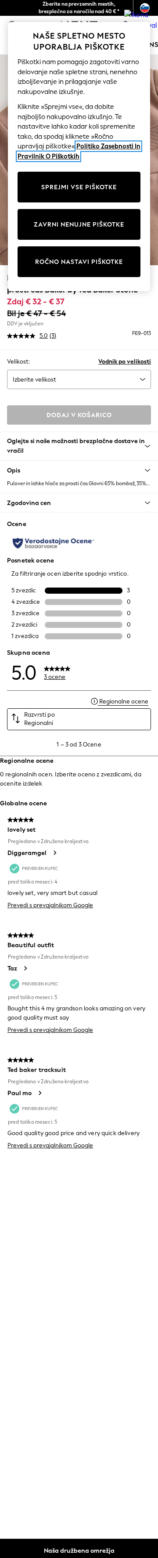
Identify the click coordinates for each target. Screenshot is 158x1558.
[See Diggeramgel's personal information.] (54, 852)
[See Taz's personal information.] (25, 968)
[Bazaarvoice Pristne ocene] (53, 543)
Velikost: (18, 361)
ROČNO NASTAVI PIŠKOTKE (79, 262)
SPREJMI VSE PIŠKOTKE (79, 187)
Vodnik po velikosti (124, 361)
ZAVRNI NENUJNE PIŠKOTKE (79, 224)
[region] (79, 156)
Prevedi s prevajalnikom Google (50, 905)
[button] (79, 470)
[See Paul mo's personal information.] (39, 1092)
